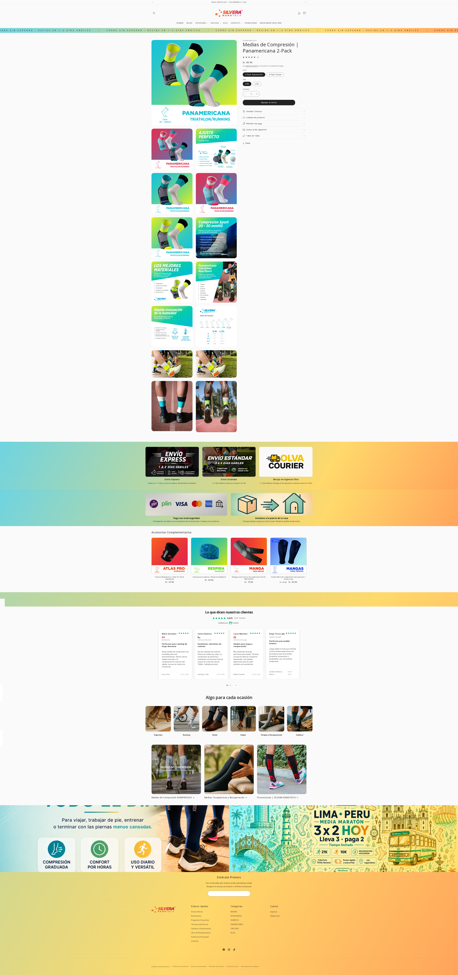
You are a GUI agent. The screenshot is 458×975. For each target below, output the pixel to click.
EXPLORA (235, 929)
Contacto (195, 941)
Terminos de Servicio (199, 924)
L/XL (257, 84)
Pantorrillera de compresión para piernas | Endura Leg (288, 578)
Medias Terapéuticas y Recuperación (224, 797)
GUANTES (235, 920)
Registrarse (275, 916)
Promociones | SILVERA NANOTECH (276, 797)
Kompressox (196, 916)
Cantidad (246, 89)
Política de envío (233, 966)
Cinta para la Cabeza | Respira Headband (209, 577)
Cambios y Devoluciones (201, 929)
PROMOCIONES (237, 924)
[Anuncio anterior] (152, 2)
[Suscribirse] (247, 893)
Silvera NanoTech (163, 966)
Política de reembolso (180, 966)
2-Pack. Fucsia (275, 75)
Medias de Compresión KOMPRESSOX (171, 797)
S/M (247, 84)
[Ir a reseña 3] (230, 685)
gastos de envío (252, 66)
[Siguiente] (236, 685)
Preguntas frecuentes (200, 920)
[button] (154, 13)
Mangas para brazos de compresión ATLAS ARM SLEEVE (249, 578)
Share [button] (247, 143)
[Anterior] (222, 685)
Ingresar (273, 912)
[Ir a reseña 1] (227, 685)
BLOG (233, 933)
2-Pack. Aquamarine (254, 75)
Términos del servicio (216, 966)
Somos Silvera (197, 912)
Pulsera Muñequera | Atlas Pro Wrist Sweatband (169, 578)
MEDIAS (234, 912)
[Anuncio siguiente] (305, 2)
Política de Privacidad (200, 937)
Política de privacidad (198, 966)
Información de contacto (250, 966)
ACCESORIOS (236, 916)
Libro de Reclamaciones (201, 933)
